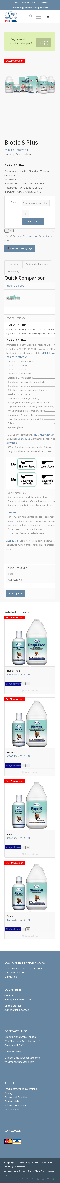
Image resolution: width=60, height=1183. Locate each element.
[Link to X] (38, 1178)
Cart (34, 2)
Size (13, 202)
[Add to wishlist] (11, 230)
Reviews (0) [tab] (13, 271)
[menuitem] (16, 2)
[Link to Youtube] (48, 1178)
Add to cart (33, 221)
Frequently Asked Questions (20, 1088)
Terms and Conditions (17, 1097)
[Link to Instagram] (43, 1178)
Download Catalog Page (20, 248)
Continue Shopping (44, 42)
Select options (15, 593)
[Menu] (37, 16)
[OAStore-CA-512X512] (24, 16)
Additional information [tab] (37, 264)
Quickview (15, 683)
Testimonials (12, 1101)
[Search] (29, 16)
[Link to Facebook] (23, 1178)
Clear (53, 232)
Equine (35, 236)
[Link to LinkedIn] (53, 1178)
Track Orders (12, 1109)
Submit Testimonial (15, 1105)
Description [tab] (13, 264)
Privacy (8, 1093)
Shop (16, 2)
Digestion (27, 236)
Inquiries (12, 976)
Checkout (44, 2)
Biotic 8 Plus (15, 285)
